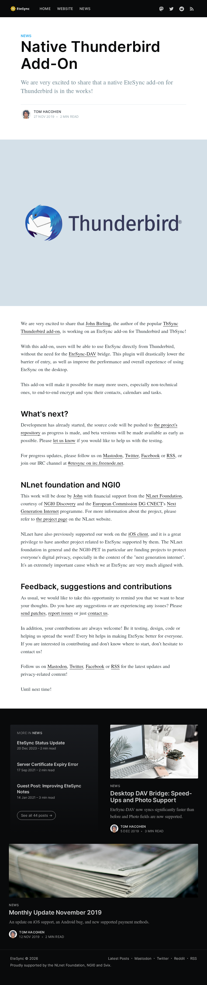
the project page (51, 518)
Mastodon (112, 455)
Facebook (150, 455)
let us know (64, 440)
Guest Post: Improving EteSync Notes (49, 788)
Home (45, 8)
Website (65, 8)
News (85, 8)
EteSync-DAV (82, 353)
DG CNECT (151, 503)
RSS (171, 455)
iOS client (138, 534)
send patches (33, 613)
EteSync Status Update (41, 742)
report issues (60, 613)
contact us (98, 613)
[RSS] (192, 8)
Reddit (179, 958)
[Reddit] (182, 8)
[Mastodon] (161, 8)
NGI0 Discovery (60, 503)
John (77, 495)
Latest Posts (118, 958)
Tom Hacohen (47, 111)
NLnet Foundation (164, 495)
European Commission (115, 503)
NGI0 (91, 965)
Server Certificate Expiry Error (47, 764)
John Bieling (98, 323)
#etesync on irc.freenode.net (95, 463)
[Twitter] (171, 8)
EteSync (17, 958)
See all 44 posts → (36, 815)
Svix (107, 965)
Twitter (132, 455)
